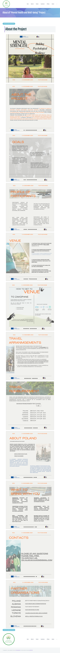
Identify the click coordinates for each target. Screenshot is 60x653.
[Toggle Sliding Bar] (56, 4)
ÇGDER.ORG (31, 650)
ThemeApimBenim (18, 650)
